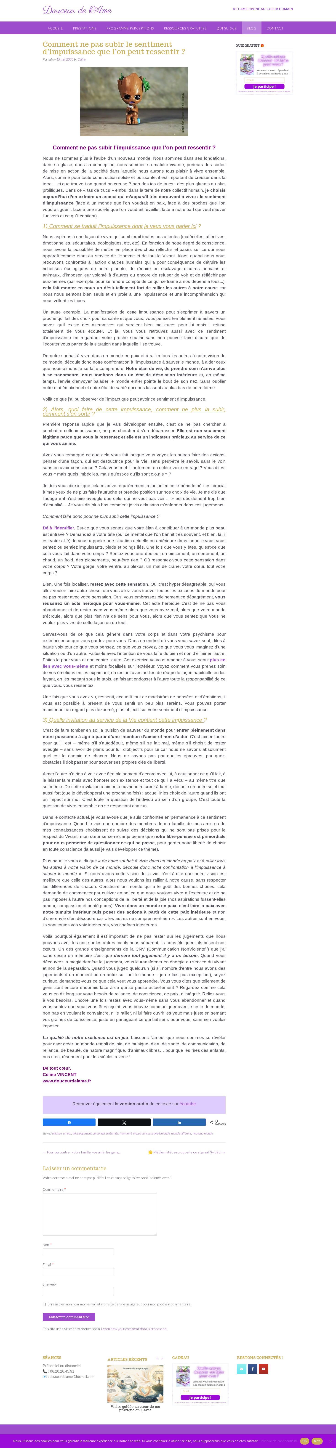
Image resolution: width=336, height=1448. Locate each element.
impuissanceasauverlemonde (151, 1133)
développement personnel (89, 1133)
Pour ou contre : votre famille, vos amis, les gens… (81, 1152)
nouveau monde (203, 1133)
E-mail (48, 1264)
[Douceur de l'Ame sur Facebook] (252, 1369)
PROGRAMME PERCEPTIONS (130, 28)
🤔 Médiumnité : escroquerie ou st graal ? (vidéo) (187, 1152)
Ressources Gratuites (185, 28)
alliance (57, 1133)
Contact (275, 28)
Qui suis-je (226, 28)
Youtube (188, 1103)
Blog (251, 28)
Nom (47, 1245)
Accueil (55, 28)
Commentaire (54, 1189)
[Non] (330, 1441)
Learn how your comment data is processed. (134, 1329)
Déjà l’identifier (58, 528)
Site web (49, 1284)
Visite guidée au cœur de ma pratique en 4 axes (135, 1408)
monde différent (181, 1133)
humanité (126, 1133)
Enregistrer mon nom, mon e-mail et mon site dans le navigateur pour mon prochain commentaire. (119, 1304)
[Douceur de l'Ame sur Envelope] (241, 1369)
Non (317, 1441)
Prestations (84, 28)
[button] (162, 1359)
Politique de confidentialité (279, 1441)
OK (304, 1441)
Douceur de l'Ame (77, 11)
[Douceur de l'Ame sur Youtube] (263, 1369)
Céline (81, 59)
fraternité (112, 1133)
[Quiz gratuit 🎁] (264, 73)
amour (67, 1133)
